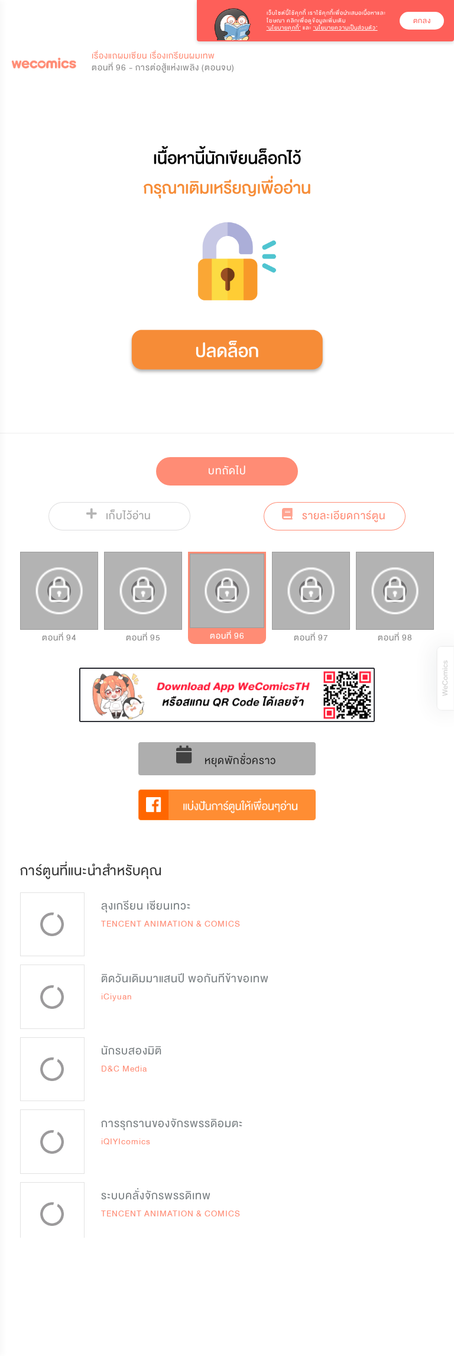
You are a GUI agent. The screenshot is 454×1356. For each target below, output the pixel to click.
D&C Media (124, 1069)
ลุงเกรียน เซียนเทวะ (146, 906)
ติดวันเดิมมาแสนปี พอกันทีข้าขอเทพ (185, 978)
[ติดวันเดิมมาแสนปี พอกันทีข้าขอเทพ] (52, 997)
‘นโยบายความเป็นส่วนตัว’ (345, 28)
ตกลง (422, 20)
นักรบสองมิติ (131, 1050)
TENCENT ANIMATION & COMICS (171, 924)
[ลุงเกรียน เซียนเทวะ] (52, 924)
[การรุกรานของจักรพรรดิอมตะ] (52, 1141)
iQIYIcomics (126, 1141)
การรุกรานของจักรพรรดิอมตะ (172, 1123)
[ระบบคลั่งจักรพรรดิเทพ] (52, 1214)
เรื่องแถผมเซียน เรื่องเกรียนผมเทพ (153, 55)
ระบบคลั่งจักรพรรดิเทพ (156, 1195)
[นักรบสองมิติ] (52, 1069)
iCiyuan (116, 996)
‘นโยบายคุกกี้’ (284, 28)
